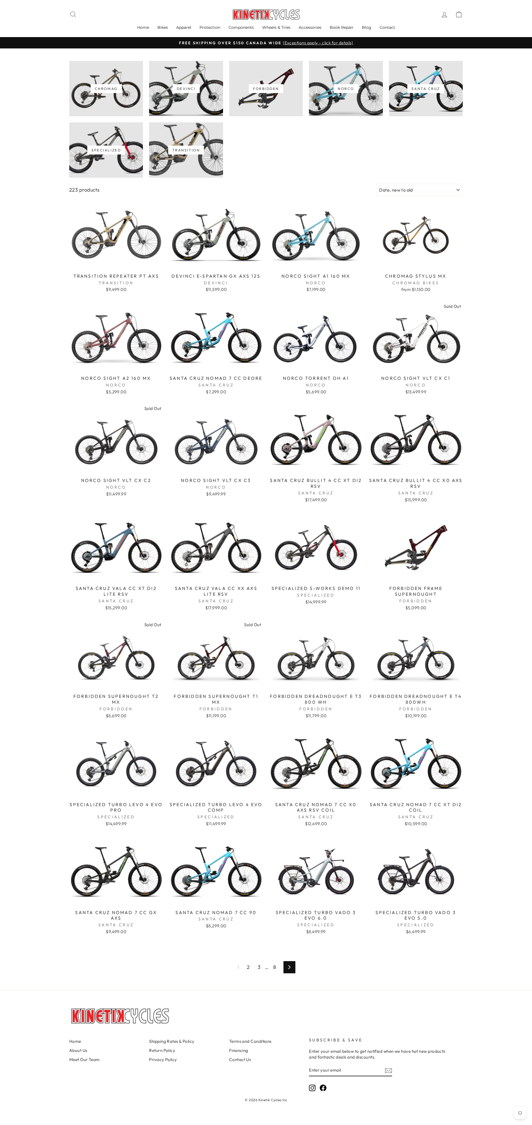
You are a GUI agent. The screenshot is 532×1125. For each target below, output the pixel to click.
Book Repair (342, 27)
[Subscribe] (388, 1070)
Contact (387, 27)
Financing (238, 1050)
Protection (210, 27)
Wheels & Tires (276, 27)
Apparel (183, 27)
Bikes (162, 27)
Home (143, 27)
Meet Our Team (84, 1059)
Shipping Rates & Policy (171, 1041)
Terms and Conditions (250, 1041)
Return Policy (162, 1050)
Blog (366, 27)
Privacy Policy (163, 1059)
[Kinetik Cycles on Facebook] (323, 1088)
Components (241, 27)
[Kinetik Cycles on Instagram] (312, 1088)
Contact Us (240, 1059)
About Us (78, 1050)
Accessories (310, 27)
